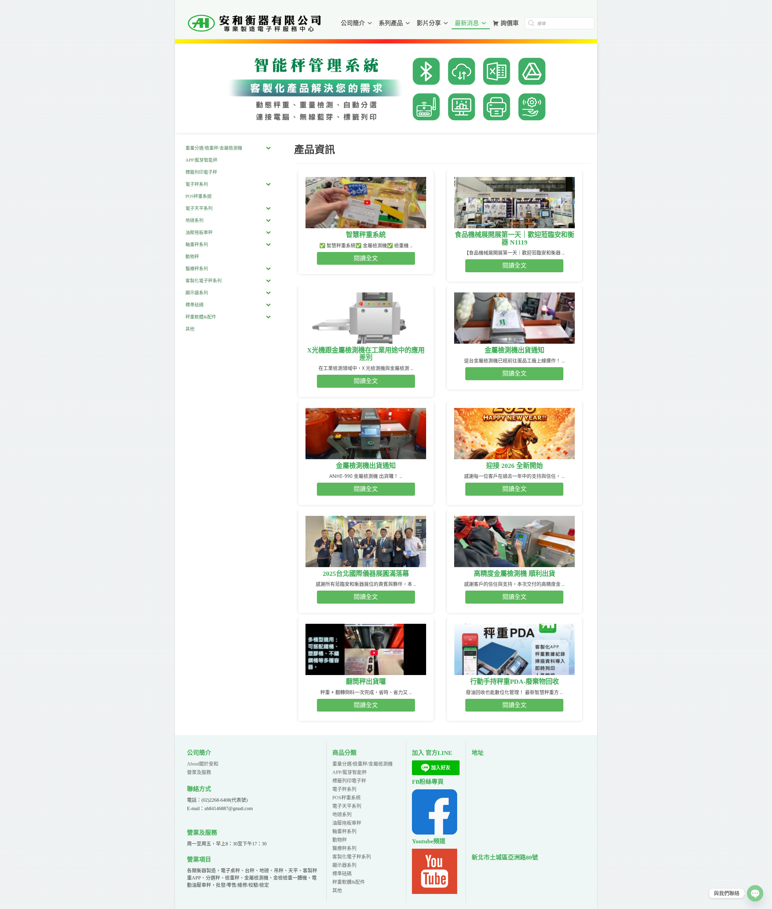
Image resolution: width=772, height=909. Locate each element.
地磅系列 (342, 814)
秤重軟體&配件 (348, 882)
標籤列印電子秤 (349, 780)
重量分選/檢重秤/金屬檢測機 (362, 763)
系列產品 (391, 23)
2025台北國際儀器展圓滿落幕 (366, 573)
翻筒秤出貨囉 (366, 681)
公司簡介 (353, 23)
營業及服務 (199, 772)
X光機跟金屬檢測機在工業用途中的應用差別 (366, 353)
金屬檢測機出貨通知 (514, 350)
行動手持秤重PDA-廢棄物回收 (514, 681)
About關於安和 (202, 763)
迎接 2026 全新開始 (514, 465)
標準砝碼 (342, 873)
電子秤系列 (344, 789)
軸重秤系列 (344, 831)
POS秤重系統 (346, 797)
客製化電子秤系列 (351, 856)
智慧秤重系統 (366, 234)
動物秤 (339, 839)
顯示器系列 (344, 865)
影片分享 (429, 23)
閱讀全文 (366, 258)
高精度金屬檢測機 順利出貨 (514, 573)
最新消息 (467, 23)
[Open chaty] (755, 893)
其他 (337, 890)
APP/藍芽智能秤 (349, 772)
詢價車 (510, 23)
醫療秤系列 (344, 848)
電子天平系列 (346, 806)
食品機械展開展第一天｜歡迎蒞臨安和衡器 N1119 (514, 238)
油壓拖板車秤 (346, 822)
